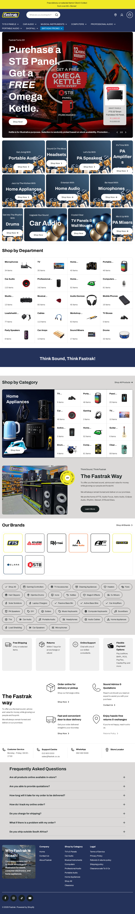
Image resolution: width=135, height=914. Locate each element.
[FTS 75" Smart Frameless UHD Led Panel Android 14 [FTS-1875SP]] (115, 95)
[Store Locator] (115, 14)
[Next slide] (125, 132)
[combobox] (43, 15)
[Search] (56, 14)
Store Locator (117, 749)
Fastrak (12, 907)
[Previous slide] (117, 132)
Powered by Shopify (25, 907)
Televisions (114, 108)
